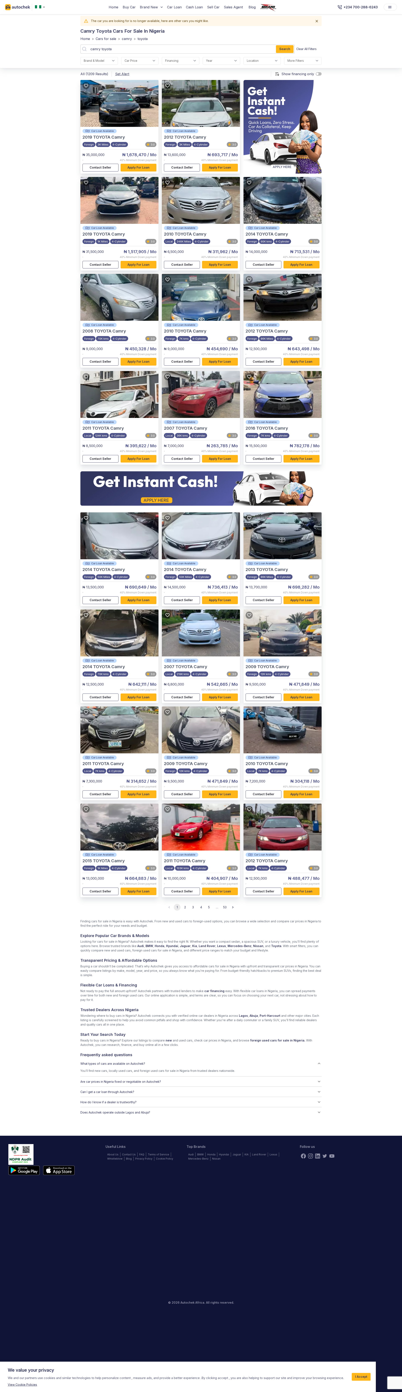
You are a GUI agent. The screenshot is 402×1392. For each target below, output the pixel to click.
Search (284, 49)
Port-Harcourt (270, 1015)
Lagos (243, 1015)
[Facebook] (303, 1156)
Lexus (221, 946)
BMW (149, 946)
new (169, 1040)
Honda (159, 946)
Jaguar (185, 946)
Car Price (131, 60)
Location (253, 60)
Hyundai (172, 946)
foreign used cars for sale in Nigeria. (277, 1040)
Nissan (258, 946)
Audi (140, 946)
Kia (194, 946)
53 (225, 907)
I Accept (361, 1376)
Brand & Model (94, 60)
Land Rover (207, 946)
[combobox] (41, 7)
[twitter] (324, 1156)
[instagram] (310, 1156)
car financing (214, 991)
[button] (201, 1063)
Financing (171, 60)
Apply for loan (138, 167)
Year (209, 60)
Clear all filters (306, 49)
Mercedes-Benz (239, 946)
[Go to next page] (232, 907)
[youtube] (331, 1156)
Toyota (276, 946)
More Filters (295, 60)
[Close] (317, 21)
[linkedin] (317, 1156)
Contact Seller (100, 167)
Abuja (254, 1015)
